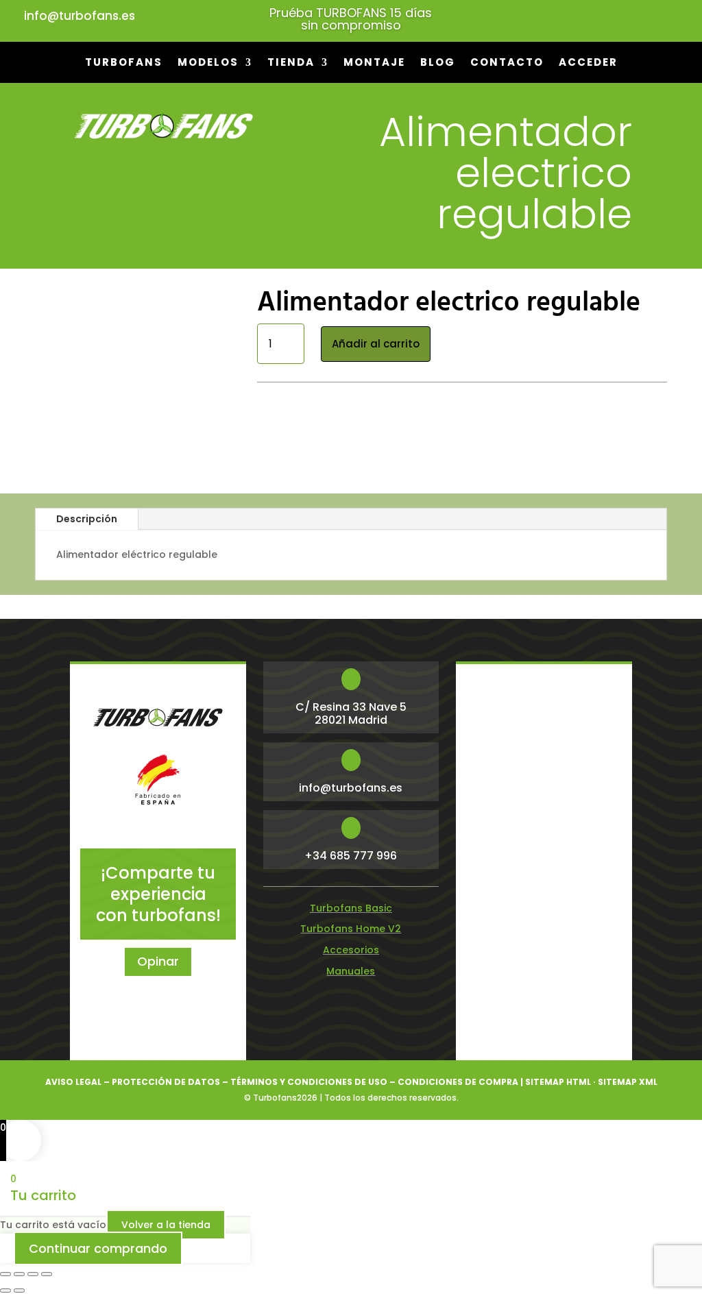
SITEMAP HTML (558, 1082)
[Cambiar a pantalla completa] (19, 1274)
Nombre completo (511, 789)
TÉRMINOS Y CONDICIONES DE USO (308, 1082)
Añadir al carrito (376, 344)
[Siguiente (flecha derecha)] (19, 1290)
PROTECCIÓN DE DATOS (166, 1082)
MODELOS (208, 63)
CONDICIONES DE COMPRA (458, 1082)
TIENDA (291, 63)
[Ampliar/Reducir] (5, 1274)
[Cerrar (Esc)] (46, 1274)
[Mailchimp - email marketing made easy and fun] (597, 1028)
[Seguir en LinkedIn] (640, 18)
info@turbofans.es (79, 16)
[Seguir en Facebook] (531, 18)
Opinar (158, 961)
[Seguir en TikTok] (668, 18)
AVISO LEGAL (73, 1082)
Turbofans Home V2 (350, 929)
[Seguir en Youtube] (585, 18)
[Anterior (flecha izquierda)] (5, 1290)
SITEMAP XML (627, 1082)
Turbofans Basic (351, 908)
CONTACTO (507, 63)
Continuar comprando (98, 1248)
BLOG (437, 63)
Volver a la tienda (165, 1225)
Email (488, 739)
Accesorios (367, 394)
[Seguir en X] (613, 18)
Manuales (350, 971)
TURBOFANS (123, 63)
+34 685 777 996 (350, 856)
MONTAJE (374, 63)
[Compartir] (32, 1274)
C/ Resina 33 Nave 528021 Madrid (351, 713)
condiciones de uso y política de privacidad (532, 998)
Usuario (486, 833)
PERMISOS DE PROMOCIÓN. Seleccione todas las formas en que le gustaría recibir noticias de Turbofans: (543, 905)
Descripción (86, 519)
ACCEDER (588, 63)
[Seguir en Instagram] (558, 18)
